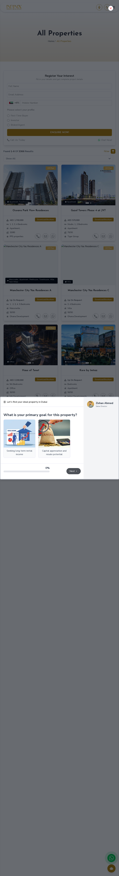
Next (72, 471)
